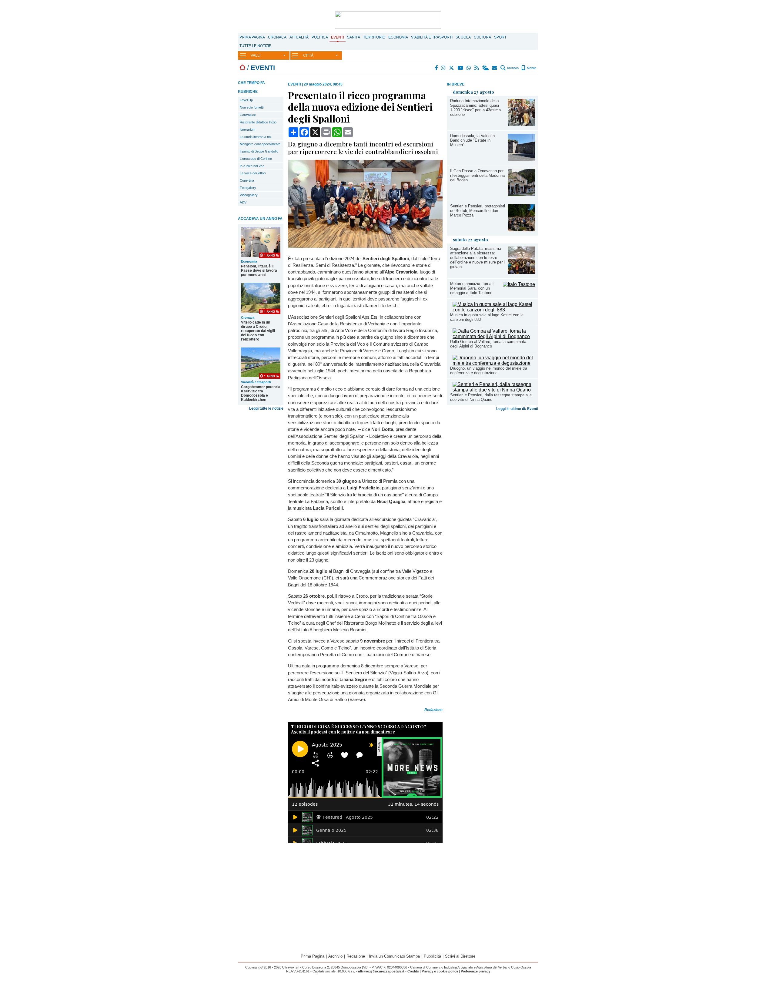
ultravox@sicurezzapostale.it (381, 971)
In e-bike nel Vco (252, 166)
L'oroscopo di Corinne (256, 158)
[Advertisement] (492, 461)
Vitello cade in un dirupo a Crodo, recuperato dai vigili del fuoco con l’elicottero (258, 330)
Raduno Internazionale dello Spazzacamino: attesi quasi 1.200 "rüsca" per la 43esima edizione (475, 108)
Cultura (482, 37)
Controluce (248, 115)
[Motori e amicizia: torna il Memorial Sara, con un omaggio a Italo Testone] (519, 284)
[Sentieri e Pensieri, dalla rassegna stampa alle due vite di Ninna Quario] (494, 389)
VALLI (255, 55)
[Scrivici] (495, 68)
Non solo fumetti (251, 107)
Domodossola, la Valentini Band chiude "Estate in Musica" (473, 140)
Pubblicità (432, 956)
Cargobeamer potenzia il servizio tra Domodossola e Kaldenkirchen (260, 393)
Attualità (299, 37)
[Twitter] (452, 68)
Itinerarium (247, 129)
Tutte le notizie (255, 46)
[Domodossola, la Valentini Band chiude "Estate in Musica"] (521, 159)
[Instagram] (443, 68)
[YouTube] (460, 68)
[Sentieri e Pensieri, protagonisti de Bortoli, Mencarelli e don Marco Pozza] (521, 229)
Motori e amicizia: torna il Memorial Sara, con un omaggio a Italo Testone (472, 288)
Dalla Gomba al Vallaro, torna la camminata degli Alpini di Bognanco (488, 343)
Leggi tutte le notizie (266, 408)
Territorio (374, 37)
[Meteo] (485, 68)
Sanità (353, 37)
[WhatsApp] (469, 68)
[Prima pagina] (242, 68)
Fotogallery (248, 188)
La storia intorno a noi (255, 137)
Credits (413, 971)
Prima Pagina (252, 37)
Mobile (531, 68)
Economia (398, 37)
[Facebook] (436, 68)
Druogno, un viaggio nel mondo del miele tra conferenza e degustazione (488, 370)
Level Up (246, 100)
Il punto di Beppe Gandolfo (259, 151)
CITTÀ (308, 55)
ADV (243, 202)
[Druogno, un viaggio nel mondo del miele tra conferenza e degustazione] (494, 363)
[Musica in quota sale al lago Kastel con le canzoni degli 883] (494, 309)
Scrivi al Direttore (460, 956)
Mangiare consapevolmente (260, 144)
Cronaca (277, 37)
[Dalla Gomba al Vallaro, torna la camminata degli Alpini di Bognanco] (494, 336)
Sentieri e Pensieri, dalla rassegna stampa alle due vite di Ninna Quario (491, 397)
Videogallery (249, 195)
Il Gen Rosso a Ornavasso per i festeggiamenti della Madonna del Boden (477, 175)
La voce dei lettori (253, 173)
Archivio (512, 68)
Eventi (337, 37)
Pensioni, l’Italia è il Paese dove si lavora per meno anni (259, 270)
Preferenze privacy (475, 971)
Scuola (463, 37)
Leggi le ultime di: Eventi (517, 409)
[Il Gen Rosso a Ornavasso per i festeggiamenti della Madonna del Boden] (521, 194)
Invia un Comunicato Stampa (394, 956)
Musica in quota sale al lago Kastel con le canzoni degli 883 (486, 317)
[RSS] (477, 68)
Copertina (247, 180)
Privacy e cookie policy (440, 971)
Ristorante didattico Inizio (258, 122)
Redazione (355, 956)
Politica (320, 37)
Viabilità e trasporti (432, 37)
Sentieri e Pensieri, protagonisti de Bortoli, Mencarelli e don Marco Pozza (477, 210)
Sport (500, 37)
